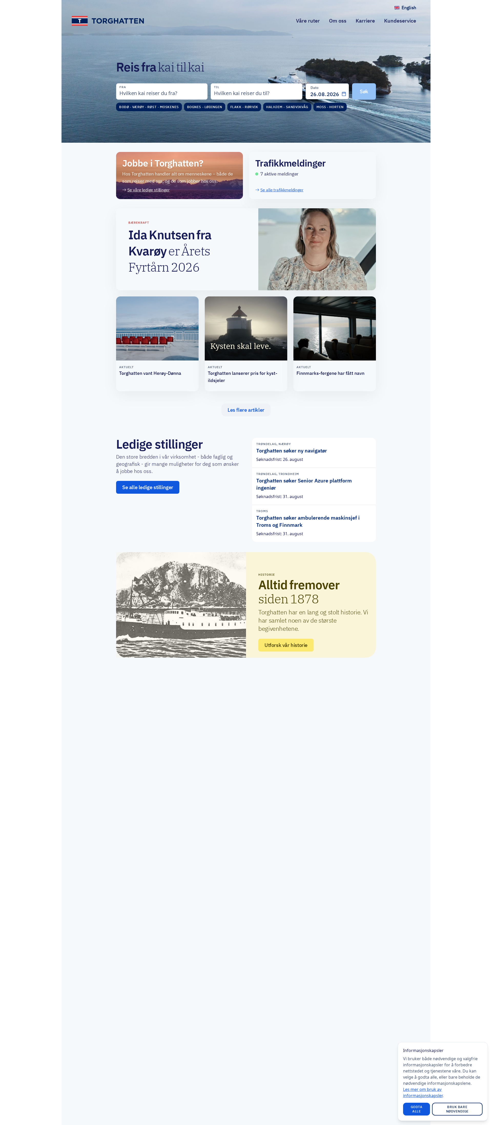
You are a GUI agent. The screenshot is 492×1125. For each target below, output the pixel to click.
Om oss (337, 20)
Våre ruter (308, 20)
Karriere (365, 20)
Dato (315, 87)
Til (216, 87)
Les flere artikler (246, 410)
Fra (122, 87)
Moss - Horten (330, 107)
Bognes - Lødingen (204, 107)
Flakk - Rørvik (244, 107)
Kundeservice (400, 20)
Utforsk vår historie (286, 645)
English (411, 9)
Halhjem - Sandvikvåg (287, 107)
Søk (364, 91)
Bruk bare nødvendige (457, 1109)
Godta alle (417, 1109)
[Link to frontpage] (108, 21)
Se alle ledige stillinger (147, 487)
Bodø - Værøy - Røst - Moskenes (149, 107)
